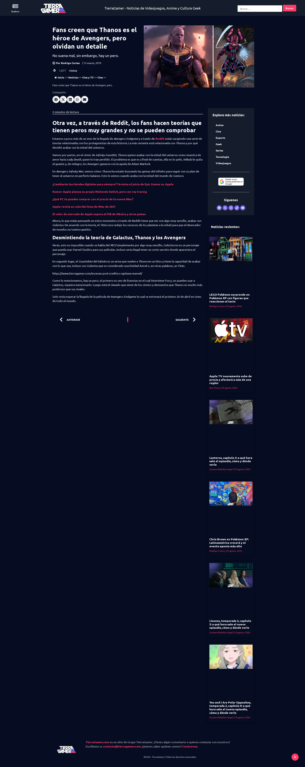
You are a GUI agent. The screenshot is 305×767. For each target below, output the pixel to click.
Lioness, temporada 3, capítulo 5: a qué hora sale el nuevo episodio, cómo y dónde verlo (230, 624)
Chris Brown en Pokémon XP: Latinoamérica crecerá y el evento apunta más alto (229, 542)
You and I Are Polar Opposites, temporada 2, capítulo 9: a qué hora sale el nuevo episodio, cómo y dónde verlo (230, 707)
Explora (15, 11)
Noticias (73, 77)
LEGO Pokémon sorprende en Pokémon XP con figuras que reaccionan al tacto (229, 298)
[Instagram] (231, 207)
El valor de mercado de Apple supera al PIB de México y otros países (99, 214)
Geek (219, 144)
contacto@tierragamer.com (122, 746)
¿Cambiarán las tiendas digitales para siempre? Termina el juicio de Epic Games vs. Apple (112, 184)
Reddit (160, 138)
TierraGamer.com (97, 742)
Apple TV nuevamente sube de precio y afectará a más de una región (230, 379)
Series (219, 150)
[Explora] (15, 6)
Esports (220, 137)
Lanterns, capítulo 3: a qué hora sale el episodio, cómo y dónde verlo (230, 461)
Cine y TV (88, 77)
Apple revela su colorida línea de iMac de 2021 (84, 206)
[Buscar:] (259, 8)
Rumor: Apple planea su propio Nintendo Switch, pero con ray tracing (99, 191)
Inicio (61, 77)
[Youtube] (242, 207)
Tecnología (222, 156)
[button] (56, 99)
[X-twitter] (225, 207)
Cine (100, 77)
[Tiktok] (236, 207)
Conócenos (189, 746)
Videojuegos (223, 163)
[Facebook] (219, 207)
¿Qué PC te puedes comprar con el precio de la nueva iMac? (92, 199)
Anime (220, 125)
